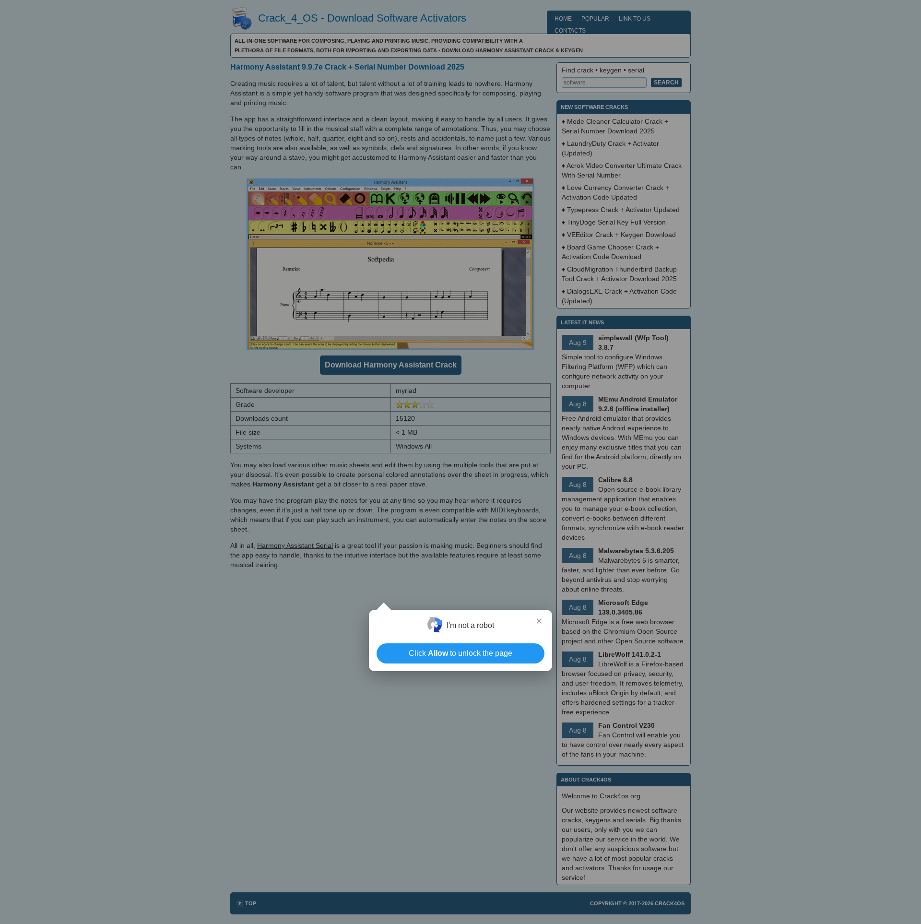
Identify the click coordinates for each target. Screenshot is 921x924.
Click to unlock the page (460, 653)
